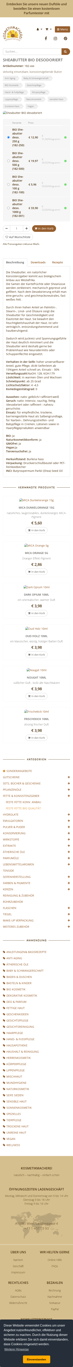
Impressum (18, 1272)
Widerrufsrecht (18, 1303)
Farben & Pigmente (16, 883)
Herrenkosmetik (18, 1058)
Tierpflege (13, 1120)
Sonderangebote (19, 771)
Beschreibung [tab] (15, 262)
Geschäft (18, 1266)
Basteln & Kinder (19, 983)
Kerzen (8, 889)
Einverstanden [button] (36, 1359)
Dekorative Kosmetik (21, 995)
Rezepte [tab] (57, 262)
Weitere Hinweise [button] (16, 1349)
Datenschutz (18, 1296)
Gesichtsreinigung (20, 1027)
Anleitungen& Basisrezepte (26, 952)
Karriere (18, 1260)
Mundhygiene (16, 1083)
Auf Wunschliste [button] (19, 237)
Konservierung (14, 833)
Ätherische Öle (14, 852)
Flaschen (9, 908)
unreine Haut (16, 1132)
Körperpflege (38, 92)
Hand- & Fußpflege (14, 92)
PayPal (55, 1309)
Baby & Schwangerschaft (36, 78)
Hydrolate (10, 814)
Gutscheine (11, 777)
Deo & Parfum (16, 1002)
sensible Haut (56, 99)
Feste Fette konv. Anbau (23, 802)
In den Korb (46, 228)
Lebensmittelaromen (18, 864)
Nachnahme (54, 1296)
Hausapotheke (16, 1045)
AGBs (18, 1290)
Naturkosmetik (33, 99)
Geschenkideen (17, 1014)
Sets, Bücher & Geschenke (22, 783)
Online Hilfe (55, 1260)
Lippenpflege (11, 99)
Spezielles (13, 1114)
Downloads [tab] (38, 262)
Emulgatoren (13, 821)
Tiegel (7, 914)
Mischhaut (14, 1076)
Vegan (31, 106)
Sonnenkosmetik (19, 1107)
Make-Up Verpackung (18, 920)
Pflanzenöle (12, 789)
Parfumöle (11, 858)
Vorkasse (54, 1303)
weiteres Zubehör (16, 926)
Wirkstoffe (11, 839)
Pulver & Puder (14, 827)
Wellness (13, 1145)
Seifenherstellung (17, 877)
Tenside (8, 870)
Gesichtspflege (34, 85)
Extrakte (9, 845)
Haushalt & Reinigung (22, 1051)
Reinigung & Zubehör (18, 895)
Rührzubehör (13, 902)
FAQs (55, 1266)
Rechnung (55, 1290)
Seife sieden (15, 1095)
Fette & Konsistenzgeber (21, 796)
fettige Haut (15, 1008)
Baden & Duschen (19, 977)
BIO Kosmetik (11, 85)
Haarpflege (14, 1033)
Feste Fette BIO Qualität (23, 808)
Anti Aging (10, 78)
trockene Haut (12, 106)
